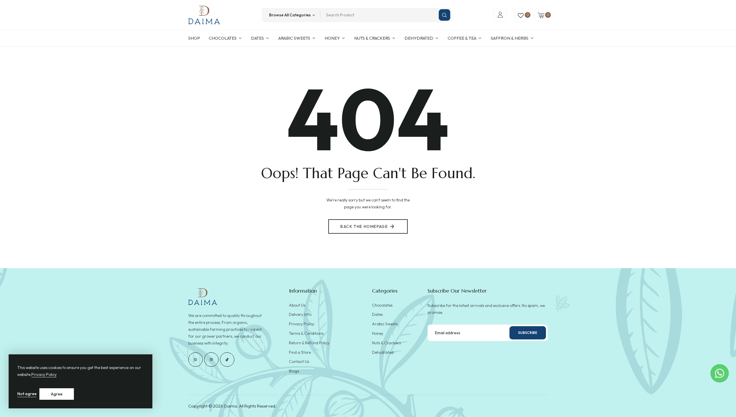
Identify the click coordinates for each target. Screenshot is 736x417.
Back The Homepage (364, 226)
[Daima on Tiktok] (227, 359)
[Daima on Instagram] (211, 359)
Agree (56, 394)
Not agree (27, 393)
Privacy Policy (44, 374)
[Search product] (444, 15)
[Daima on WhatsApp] (195, 359)
